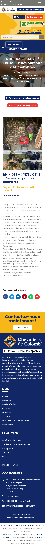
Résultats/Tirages (18, 49)
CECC (5, 456)
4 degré (6, 408)
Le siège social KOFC (11, 440)
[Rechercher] (41, 37)
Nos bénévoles (9, 404)
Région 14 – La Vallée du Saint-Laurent (21, 75)
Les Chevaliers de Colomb (21, 525)
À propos (6, 400)
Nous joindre (7, 424)
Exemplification (9, 448)
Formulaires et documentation (16, 420)
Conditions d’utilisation (21, 514)
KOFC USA (35, 528)
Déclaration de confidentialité (20, 517)
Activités (6, 416)
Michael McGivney (10, 465)
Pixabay (38, 537)
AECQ (5, 460)
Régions (27, 72)
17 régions (13, 44)
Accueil (5, 396)
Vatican (5, 452)
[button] (39, 3)
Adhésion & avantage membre (16, 444)
